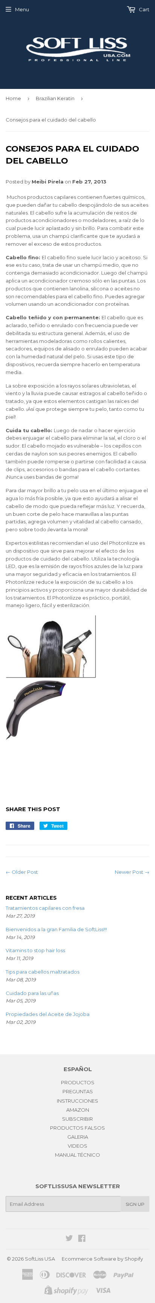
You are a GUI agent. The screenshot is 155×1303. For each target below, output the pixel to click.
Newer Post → (132, 872)
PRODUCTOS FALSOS (77, 1128)
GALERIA (77, 1137)
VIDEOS (77, 1146)
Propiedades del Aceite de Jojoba (48, 1014)
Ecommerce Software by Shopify (102, 1259)
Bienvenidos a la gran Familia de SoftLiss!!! (56, 929)
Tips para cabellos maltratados (42, 972)
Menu (22, 9)
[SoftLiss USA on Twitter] (69, 1239)
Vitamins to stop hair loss (35, 950)
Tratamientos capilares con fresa (45, 908)
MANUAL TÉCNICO (77, 1155)
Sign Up (135, 1204)
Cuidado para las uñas (32, 993)
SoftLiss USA (40, 1259)
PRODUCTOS (77, 1082)
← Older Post (22, 872)
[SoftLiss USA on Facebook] (82, 1239)
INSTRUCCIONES (77, 1101)
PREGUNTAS (77, 1091)
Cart (143, 9)
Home (13, 98)
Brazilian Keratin (55, 98)
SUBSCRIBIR (77, 1119)
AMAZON (77, 1110)
